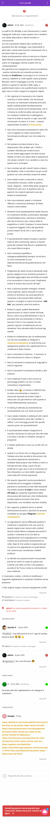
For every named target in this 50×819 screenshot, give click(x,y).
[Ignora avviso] (13, 813)
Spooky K (9, 661)
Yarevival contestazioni (18, 343)
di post (24, 3)
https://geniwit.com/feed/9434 (16, 744)
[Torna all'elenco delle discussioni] (2, 3)
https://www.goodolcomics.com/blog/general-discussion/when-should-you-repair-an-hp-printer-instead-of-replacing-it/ (23, 731)
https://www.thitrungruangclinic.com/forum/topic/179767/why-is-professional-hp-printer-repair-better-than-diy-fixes (25, 750)
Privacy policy (35, 124)
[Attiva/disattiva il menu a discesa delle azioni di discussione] (47, 3)
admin (8, 633)
